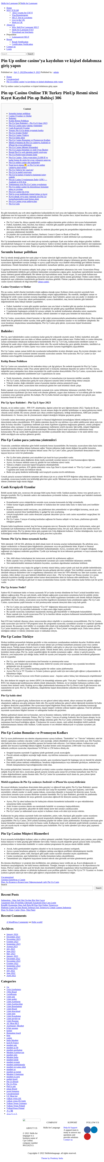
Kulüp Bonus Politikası (19, 121)
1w (7, 987)
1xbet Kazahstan (13, 1016)
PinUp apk (11, 1086)
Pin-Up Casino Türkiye (19, 135)
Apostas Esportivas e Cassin (13, 880)
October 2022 (12, 963)
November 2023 (13, 939)
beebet (9, 1030)
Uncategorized (7, 877)
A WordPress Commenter (17, 922)
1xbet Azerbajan (13, 1001)
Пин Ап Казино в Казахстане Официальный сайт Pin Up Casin (30, 882)
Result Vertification (20, 42)
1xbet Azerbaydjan (14, 1004)
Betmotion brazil (13, 1033)
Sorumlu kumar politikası (19, 113)
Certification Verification (22, 44)
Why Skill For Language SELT (25, 27)
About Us (10, 25)
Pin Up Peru (11, 1084)
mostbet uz (11, 1069)
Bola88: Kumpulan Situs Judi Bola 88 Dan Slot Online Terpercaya (29, 905)
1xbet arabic (11, 999)
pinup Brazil (11, 1089)
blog (8, 1035)
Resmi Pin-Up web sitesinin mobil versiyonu (28, 152)
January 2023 (12, 956)
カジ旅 (9, 1111)
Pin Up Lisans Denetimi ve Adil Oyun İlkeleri (28, 150)
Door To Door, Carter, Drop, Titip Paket (18, 910)
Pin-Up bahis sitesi (17, 138)
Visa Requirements (20, 15)
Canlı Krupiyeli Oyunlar (19, 128)
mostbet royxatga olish (16, 1067)
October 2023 (12, 941)
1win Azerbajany (13, 989)
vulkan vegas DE (13, 1098)
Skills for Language (9, 3)
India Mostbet (12, 1040)
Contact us (11, 47)
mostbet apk (11, 1045)
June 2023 (10, 951)
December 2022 (13, 958)
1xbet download (13, 1011)
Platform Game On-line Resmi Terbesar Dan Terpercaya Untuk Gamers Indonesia (36, 907)
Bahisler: (12, 118)
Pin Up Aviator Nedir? (18, 133)
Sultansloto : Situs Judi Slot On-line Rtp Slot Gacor (23, 900)
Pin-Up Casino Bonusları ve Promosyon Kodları (29, 140)
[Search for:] (14, 54)
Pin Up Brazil (12, 1081)
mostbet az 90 (12, 1047)
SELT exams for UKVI (22, 13)
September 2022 (13, 966)
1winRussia (11, 994)
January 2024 (12, 934)
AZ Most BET (12, 1023)
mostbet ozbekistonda (15, 1064)
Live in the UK (18, 20)
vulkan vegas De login (16, 1101)
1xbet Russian (12, 1021)
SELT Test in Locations (22, 17)
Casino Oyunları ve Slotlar (20, 116)
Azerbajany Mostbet (15, 1026)
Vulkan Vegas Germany (16, 1103)
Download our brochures (22, 32)
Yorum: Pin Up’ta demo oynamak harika (26, 130)
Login (9, 49)
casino (9, 1038)
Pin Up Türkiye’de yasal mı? (21, 170)
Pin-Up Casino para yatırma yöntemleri (25, 125)
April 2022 (11, 975)
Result (9, 39)
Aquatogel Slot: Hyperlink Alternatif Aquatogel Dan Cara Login (28, 903)
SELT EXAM (12, 10)
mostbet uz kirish (13, 1072)
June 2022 (10, 973)
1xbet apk (10, 997)
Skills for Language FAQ (23, 30)
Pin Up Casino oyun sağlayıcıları (23, 201)
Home (9, 8)
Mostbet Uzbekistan (15, 1074)
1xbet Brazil (11, 1009)
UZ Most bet (11, 1096)
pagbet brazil (11, 1079)
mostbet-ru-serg (13, 1077)
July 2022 (10, 971)
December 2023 (13, 937)
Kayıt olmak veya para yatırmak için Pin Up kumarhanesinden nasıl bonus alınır (27, 197)
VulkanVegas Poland (15, 1108)
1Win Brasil (11, 992)
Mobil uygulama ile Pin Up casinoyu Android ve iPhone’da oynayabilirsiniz (29, 143)
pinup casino (43, 282)
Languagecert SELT (20, 37)
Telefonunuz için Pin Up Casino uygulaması (28, 184)
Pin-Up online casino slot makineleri (24, 162)
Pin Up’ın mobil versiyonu (20, 172)
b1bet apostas (12, 1028)
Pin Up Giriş (14, 204)
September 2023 (13, 944)
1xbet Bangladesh (14, 1006)
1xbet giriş (10, 1014)
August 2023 (12, 946)
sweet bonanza (12, 1091)
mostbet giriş (11, 1055)
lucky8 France (12, 1043)
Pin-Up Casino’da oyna (19, 192)
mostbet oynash (13, 1062)
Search (4, 884)
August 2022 (12, 968)
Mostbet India (12, 1057)
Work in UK (17, 22)
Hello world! (37, 922)
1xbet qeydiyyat (13, 1018)
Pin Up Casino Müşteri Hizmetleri (23, 147)
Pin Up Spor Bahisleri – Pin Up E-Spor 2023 (28, 123)
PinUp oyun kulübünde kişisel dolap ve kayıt (28, 194)
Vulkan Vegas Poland (15, 1106)
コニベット (11, 1113)
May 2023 (10, 954)
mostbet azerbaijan (14, 1050)
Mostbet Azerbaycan (15, 1052)
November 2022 (13, 961)
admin (56, 72)
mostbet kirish (12, 1060)
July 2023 (10, 949)
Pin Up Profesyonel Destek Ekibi (23, 155)
